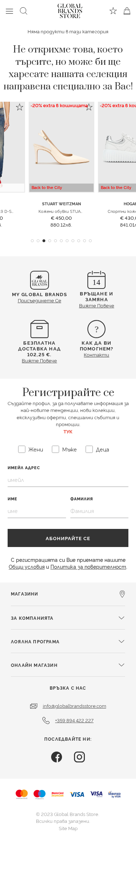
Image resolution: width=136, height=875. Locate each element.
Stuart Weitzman (61, 203)
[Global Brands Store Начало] (70, 9)
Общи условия (27, 566)
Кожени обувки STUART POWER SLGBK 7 (78, 211)
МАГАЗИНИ (24, 593)
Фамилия (81, 498)
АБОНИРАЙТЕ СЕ (68, 538)
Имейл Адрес (24, 467)
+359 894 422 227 (74, 720)
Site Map (68, 828)
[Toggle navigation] (9, 10)
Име (12, 498)
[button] (32, 240)
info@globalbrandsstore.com (74, 705)
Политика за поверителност (88, 566)
